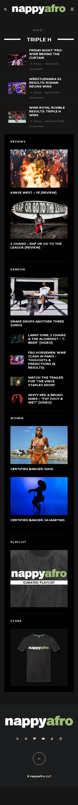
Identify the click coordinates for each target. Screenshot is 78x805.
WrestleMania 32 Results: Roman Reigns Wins (45, 82)
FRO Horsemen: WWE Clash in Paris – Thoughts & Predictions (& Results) (47, 360)
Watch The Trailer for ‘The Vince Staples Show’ (45, 381)
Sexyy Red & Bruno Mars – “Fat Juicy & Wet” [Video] (45, 398)
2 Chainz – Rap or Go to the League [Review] (36, 245)
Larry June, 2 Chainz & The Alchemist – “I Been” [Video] (47, 339)
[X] (17, 738)
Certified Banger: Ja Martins (37, 520)
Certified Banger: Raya (31, 469)
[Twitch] (60, 738)
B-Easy (37, 63)
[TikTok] (52, 738)
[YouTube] (43, 738)
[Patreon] (34, 738)
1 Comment (35, 68)
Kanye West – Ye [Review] (33, 192)
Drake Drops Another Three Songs (37, 323)
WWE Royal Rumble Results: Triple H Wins (47, 111)
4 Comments (36, 97)
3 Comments (36, 126)
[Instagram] (26, 738)
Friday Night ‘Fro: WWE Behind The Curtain (45, 54)
